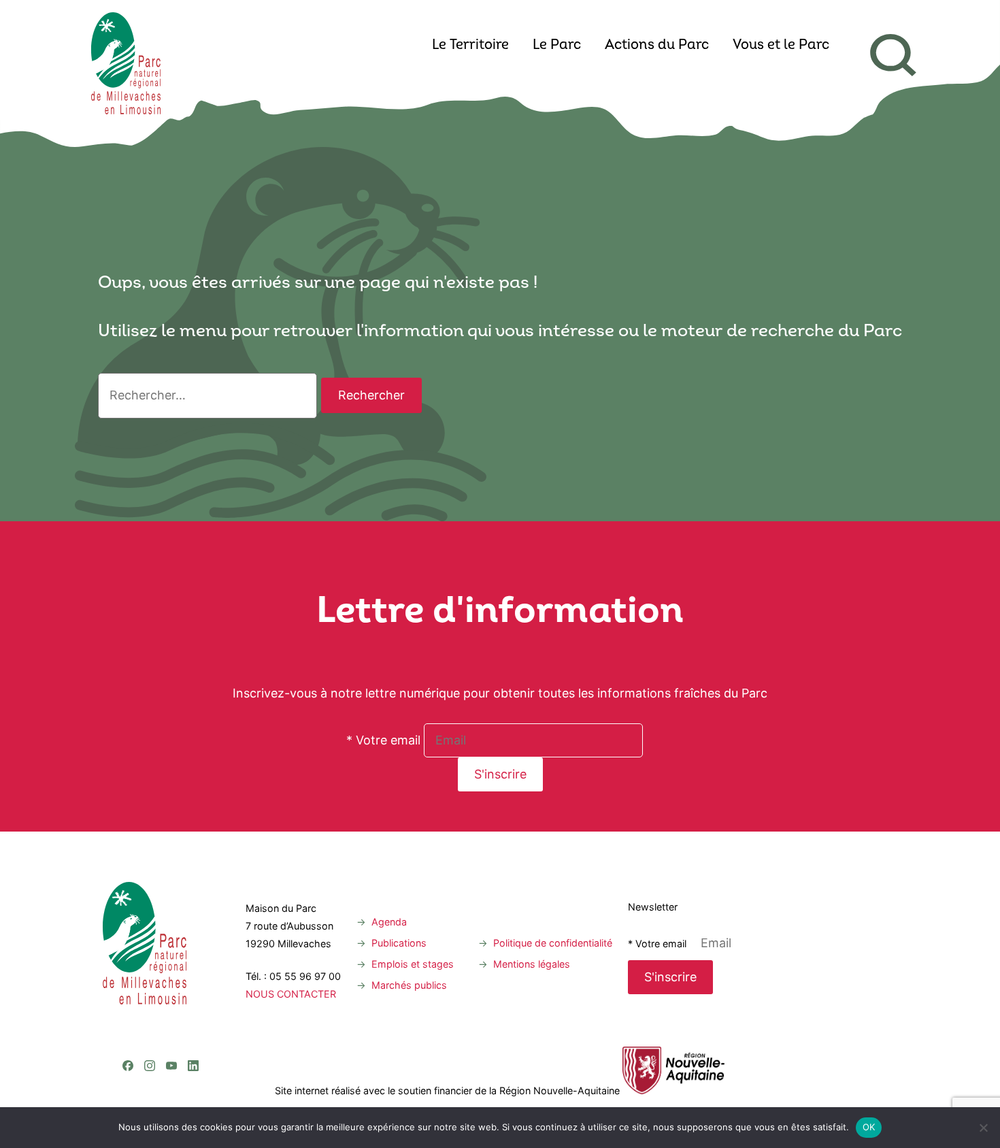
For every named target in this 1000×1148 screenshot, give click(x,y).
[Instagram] (149, 1009)
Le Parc (557, 45)
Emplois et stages (412, 964)
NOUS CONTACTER (291, 994)
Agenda (389, 922)
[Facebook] (127, 1009)
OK (869, 1126)
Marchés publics (409, 985)
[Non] (983, 1127)
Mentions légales (531, 964)
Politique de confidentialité (552, 943)
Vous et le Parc (781, 45)
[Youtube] (171, 1009)
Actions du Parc (657, 45)
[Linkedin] (193, 1009)
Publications (399, 943)
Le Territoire (470, 45)
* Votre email (383, 740)
